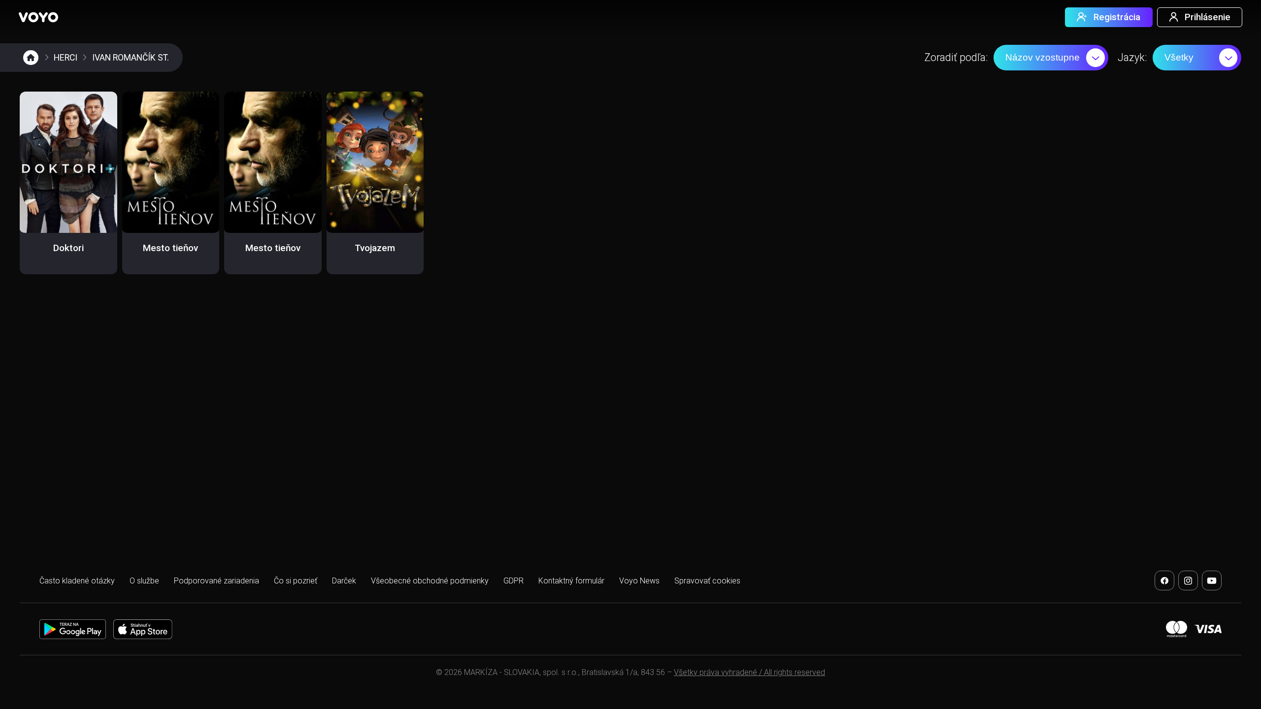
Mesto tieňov (170, 248)
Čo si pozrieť (295, 580)
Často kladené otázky (77, 580)
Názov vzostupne (1042, 57)
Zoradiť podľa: (956, 57)
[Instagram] (1188, 580)
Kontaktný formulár (571, 580)
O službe (144, 580)
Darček (344, 580)
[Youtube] (1212, 580)
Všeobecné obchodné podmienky (430, 580)
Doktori (68, 248)
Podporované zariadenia (216, 580)
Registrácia (1117, 17)
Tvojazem (375, 248)
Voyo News (639, 580)
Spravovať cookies (707, 580)
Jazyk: (1132, 57)
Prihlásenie (1207, 17)
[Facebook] (1164, 580)
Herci (65, 58)
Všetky (1179, 57)
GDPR (513, 580)
